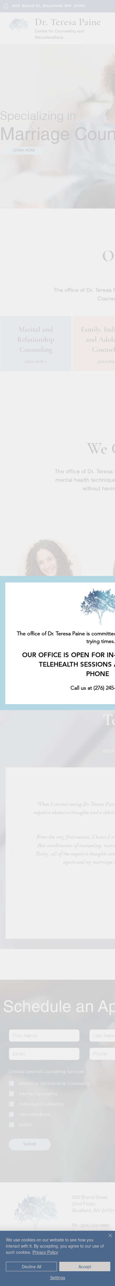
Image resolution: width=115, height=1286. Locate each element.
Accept (84, 1266)
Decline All (31, 1266)
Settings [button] (57, 1277)
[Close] (107, 1239)
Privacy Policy (45, 1252)
